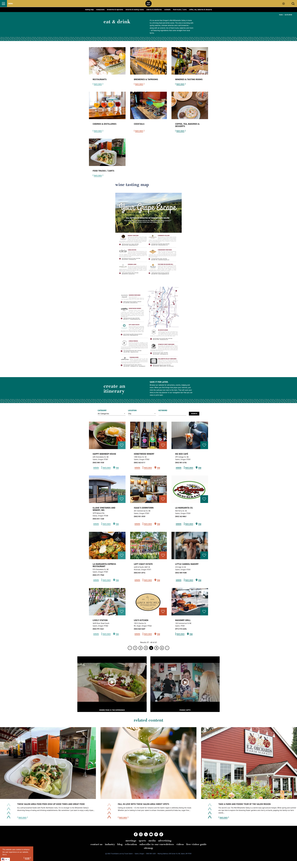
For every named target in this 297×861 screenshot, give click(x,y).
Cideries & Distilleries (104, 123)
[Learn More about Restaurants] (107, 61)
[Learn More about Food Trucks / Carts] (107, 152)
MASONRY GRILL (183, 620)
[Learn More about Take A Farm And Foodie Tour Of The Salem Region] (249, 763)
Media (152, 840)
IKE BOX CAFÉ (181, 453)
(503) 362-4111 (139, 462)
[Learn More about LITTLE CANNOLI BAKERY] (189, 545)
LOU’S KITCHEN (141, 620)
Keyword (162, 410)
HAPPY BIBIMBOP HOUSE (104, 453)
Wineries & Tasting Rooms (189, 79)
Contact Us (96, 844)
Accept (27, 858)
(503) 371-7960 (98, 575)
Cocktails (139, 123)
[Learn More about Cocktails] (148, 105)
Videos (180, 844)
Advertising (164, 840)
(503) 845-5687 (139, 629)
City (129, 413)
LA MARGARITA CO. (184, 507)
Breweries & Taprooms (146, 79)
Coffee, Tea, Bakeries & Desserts (187, 125)
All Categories (103, 413)
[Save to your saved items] (122, 445)
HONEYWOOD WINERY (144, 453)
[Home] (148, 3)
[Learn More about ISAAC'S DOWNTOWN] (148, 489)
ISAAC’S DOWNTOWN (144, 507)
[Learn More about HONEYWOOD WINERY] (148, 435)
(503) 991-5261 (98, 629)
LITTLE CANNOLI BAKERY (187, 564)
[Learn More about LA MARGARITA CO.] (189, 489)
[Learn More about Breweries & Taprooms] (148, 61)
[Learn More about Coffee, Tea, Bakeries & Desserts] (189, 105)
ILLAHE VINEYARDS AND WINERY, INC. (104, 509)
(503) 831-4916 (139, 573)
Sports (142, 840)
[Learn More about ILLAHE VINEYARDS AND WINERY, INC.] (107, 489)
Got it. (4, 854)
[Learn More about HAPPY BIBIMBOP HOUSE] (107, 435)
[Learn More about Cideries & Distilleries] (107, 105)
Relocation (131, 844)
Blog (120, 844)
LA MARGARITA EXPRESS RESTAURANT (104, 565)
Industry (110, 844)
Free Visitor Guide (196, 844)
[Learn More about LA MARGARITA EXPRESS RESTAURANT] (107, 545)
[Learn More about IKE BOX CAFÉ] (189, 435)
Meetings (131, 840)
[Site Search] (293, 3)
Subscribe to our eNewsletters (156, 844)
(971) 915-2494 (181, 629)
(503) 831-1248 (98, 519)
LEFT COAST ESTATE (143, 564)
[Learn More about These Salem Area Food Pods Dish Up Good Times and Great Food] (48, 763)
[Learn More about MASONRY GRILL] (189, 601)
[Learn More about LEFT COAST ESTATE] (148, 545)
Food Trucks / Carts (103, 170)
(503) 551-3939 (139, 516)
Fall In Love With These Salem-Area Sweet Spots (143, 804)
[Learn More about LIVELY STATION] (107, 601)
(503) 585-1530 (98, 462)
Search (194, 413)
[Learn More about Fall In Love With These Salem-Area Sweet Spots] (148, 763)
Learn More (98, 84)
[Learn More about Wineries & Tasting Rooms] (189, 61)
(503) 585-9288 (181, 573)
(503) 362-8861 (181, 516)
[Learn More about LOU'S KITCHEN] (148, 601)
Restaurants (100, 79)
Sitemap (148, 848)
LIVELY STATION (100, 620)
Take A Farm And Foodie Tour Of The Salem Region (244, 804)
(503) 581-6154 (181, 462)
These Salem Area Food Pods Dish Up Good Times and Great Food (51, 804)
